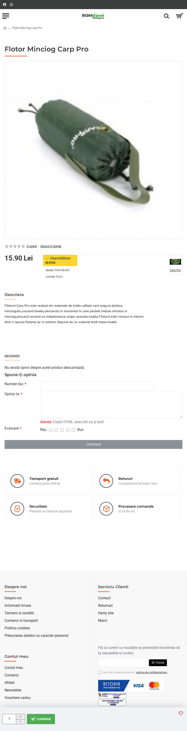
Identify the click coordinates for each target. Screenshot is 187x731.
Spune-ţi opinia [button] (50, 246)
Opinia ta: (12, 394)
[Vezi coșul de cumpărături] (179, 16)
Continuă (93, 444)
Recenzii (12, 356)
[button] (41, 719)
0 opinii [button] (32, 246)
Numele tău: (14, 384)
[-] (20, 721)
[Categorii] (5, 16)
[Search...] (166, 16)
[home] (4, 27)
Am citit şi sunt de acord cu (134, 672)
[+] (20, 716)
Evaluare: (12, 428)
